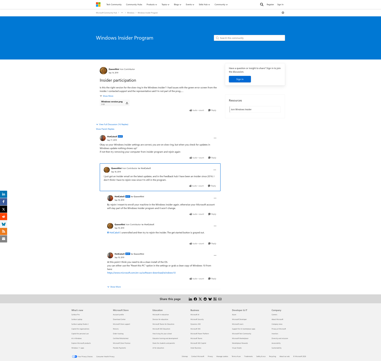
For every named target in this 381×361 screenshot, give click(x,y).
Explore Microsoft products (81, 343)
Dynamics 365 (195, 324)
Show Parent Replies (105, 128)
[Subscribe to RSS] (215, 298)
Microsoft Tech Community (241, 333)
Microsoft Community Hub (106, 12)
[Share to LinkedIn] (190, 298)
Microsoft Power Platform (199, 333)
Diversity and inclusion (280, 338)
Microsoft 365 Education (161, 329)
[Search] (262, 4)
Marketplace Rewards (240, 343)
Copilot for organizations (80, 329)
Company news (277, 324)
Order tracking (118, 333)
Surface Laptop (76, 319)
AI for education (158, 348)
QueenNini (114, 69)
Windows (130, 12)
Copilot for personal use (80, 333)
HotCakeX (112, 136)
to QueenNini (137, 196)
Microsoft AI (194, 314)
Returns (116, 329)
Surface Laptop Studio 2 (80, 324)
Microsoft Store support (121, 324)
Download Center (119, 319)
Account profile (118, 314)
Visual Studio (237, 348)
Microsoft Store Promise (121, 343)
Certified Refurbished (120, 338)
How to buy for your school (162, 333)
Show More (108, 95)
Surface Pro (75, 314)
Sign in (239, 79)
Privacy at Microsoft (279, 329)
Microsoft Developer (239, 319)
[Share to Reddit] (205, 298)
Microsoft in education (161, 314)
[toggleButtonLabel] (283, 13)
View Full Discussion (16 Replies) (113, 124)
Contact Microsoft (197, 356)
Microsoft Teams (196, 338)
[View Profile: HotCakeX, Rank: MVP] (103, 138)
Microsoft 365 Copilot (198, 343)
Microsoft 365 (195, 329)
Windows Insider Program (148, 12)
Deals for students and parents (164, 343)
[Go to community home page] (98, 4)
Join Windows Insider (241, 109)
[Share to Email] (219, 298)
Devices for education (160, 319)
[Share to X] (200, 298)
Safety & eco (261, 356)
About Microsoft (277, 319)
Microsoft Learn (237, 324)
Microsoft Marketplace (240, 338)
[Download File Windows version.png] (127, 103)
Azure (234, 314)
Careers (274, 314)
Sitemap (185, 356)
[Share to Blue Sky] (210, 298)
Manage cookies (222, 356)
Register (270, 4)
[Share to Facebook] (195, 298)
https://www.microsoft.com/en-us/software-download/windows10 (141, 272)
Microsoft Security (197, 319)
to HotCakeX (144, 168)
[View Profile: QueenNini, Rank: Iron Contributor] (103, 70)
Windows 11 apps (77, 348)
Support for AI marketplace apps (243, 329)
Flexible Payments (119, 348)
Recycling (272, 356)
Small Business (195, 348)
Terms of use (236, 356)
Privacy (210, 356)
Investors (275, 333)
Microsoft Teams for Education (163, 324)
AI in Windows (76, 338)
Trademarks (248, 356)
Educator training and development (165, 338)
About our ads (284, 356)
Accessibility (276, 343)
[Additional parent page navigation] (122, 13)
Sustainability (276, 348)
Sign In (280, 4)
